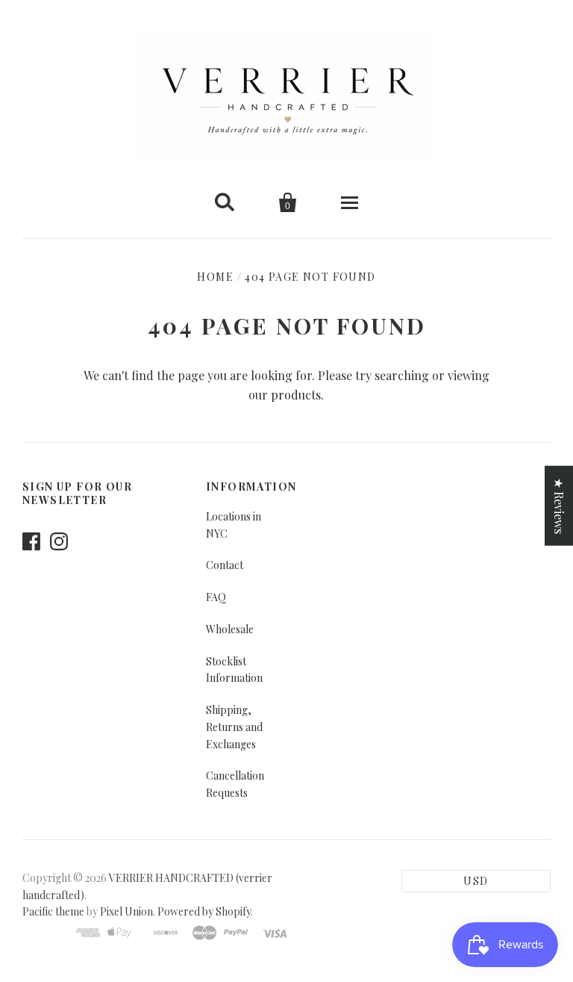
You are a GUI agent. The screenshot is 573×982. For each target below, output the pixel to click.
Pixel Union (126, 911)
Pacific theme (53, 911)
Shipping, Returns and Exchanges (234, 727)
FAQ (216, 597)
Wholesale (230, 629)
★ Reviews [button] (559, 505)
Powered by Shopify (204, 911)
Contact (224, 565)
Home (215, 277)
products (296, 395)
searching (402, 375)
